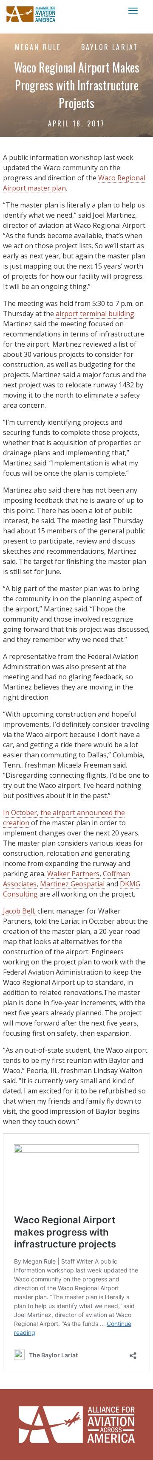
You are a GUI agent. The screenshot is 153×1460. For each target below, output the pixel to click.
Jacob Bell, (20, 911)
